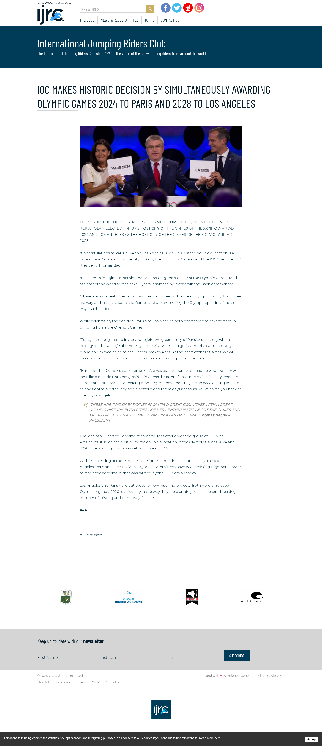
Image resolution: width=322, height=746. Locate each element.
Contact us (170, 20)
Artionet (233, 676)
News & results (114, 20)
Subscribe (236, 655)
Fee (135, 20)
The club (87, 20)
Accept (311, 739)
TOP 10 (149, 20)
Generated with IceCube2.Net (263, 676)
